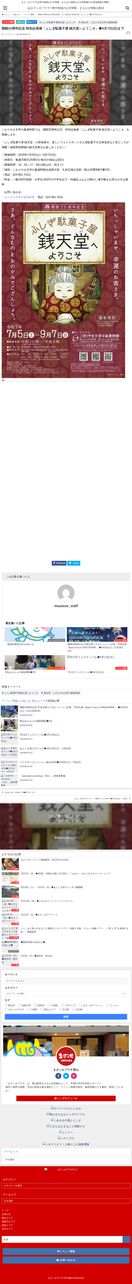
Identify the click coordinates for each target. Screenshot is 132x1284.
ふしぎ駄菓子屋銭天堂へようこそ (59, 22)
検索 (66, 1016)
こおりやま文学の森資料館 (18, 197)
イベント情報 (67, 1251)
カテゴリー (11, 987)
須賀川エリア (8, 1221)
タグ (7, 1000)
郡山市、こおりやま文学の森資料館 (99, 22)
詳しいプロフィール (66, 1098)
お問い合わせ (67, 1260)
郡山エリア (32, 22)
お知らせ (20, 22)
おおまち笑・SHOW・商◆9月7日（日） (20, 792)
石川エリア (7, 1229)
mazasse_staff (66, 606)
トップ (5, 1210)
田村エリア (7, 1225)
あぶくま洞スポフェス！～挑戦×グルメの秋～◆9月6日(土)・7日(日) (101, 798)
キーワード (11, 974)
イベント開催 (8, 22)
